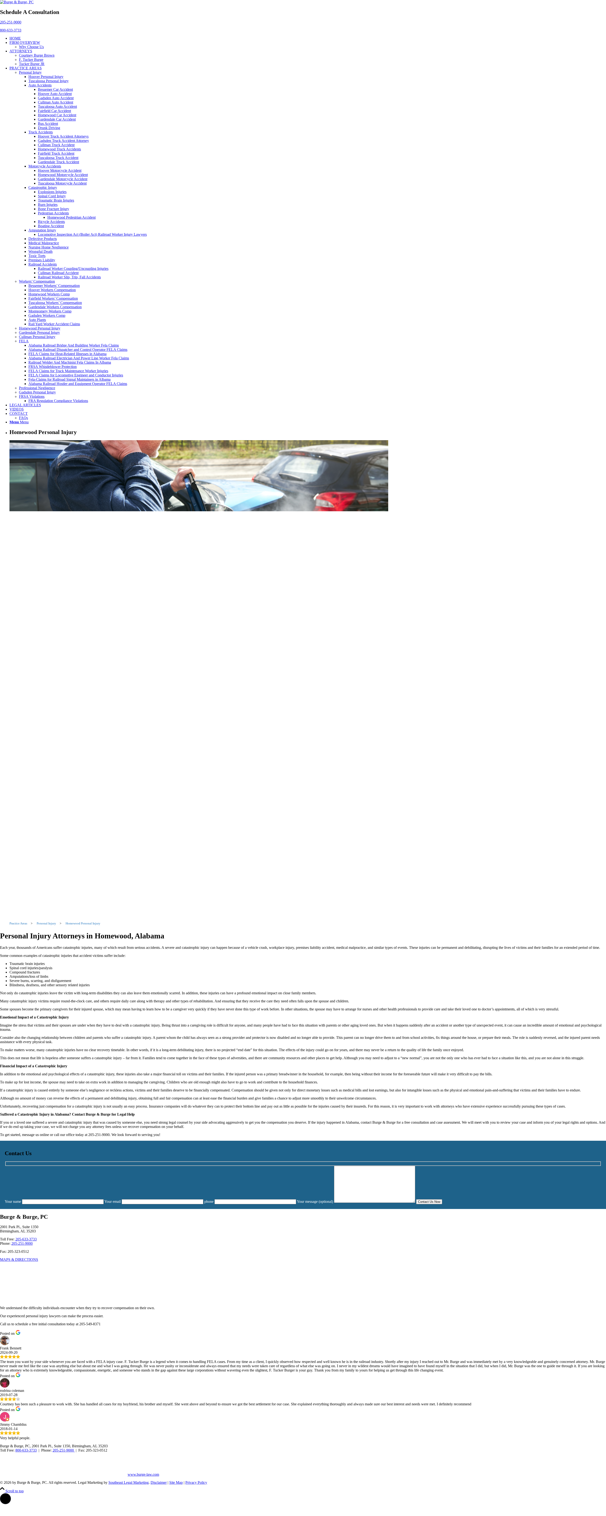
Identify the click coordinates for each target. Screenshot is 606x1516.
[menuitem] (307, 38)
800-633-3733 (10, 30)
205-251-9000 (10, 22)
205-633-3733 (26, 1239)
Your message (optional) (315, 1201)
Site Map (176, 1482)
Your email (113, 1201)
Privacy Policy (196, 1482)
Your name (13, 1201)
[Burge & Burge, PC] (17, 2)
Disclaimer (159, 1482)
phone (209, 1201)
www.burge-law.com (143, 1474)
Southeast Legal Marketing (128, 1482)
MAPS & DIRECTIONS (19, 1260)
